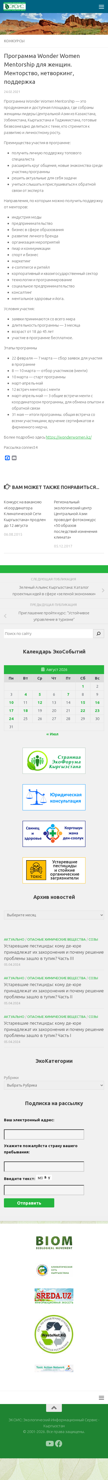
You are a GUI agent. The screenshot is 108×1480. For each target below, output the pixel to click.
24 (11, 718)
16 (97, 702)
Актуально (14, 939)
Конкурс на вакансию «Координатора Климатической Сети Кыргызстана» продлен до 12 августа (25, 514)
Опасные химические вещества (56, 939)
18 (25, 710)
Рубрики (11, 1077)
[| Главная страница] (18, 6)
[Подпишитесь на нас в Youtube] (49, 1443)
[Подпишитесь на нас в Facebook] (58, 1443)
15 (82, 702)
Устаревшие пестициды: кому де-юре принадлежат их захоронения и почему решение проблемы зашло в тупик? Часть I (54, 1029)
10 (11, 702)
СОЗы (93, 939)
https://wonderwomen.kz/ (68, 437)
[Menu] (101, 6)
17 (11, 710)
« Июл (52, 734)
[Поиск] (98, 633)
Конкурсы (14, 41)
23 (97, 710)
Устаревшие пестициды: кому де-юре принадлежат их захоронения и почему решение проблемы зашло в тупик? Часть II (54, 990)
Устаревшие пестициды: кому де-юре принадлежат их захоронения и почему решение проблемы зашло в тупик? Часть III (54, 951)
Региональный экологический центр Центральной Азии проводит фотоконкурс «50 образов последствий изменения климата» (75, 519)
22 (82, 710)
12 (39, 702)
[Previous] (45, 1270)
